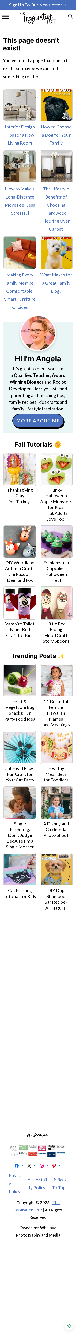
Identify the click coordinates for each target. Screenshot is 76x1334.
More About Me (38, 420)
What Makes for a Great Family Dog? (56, 283)
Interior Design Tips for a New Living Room (20, 135)
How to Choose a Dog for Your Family (56, 135)
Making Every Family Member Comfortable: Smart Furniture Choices (20, 291)
